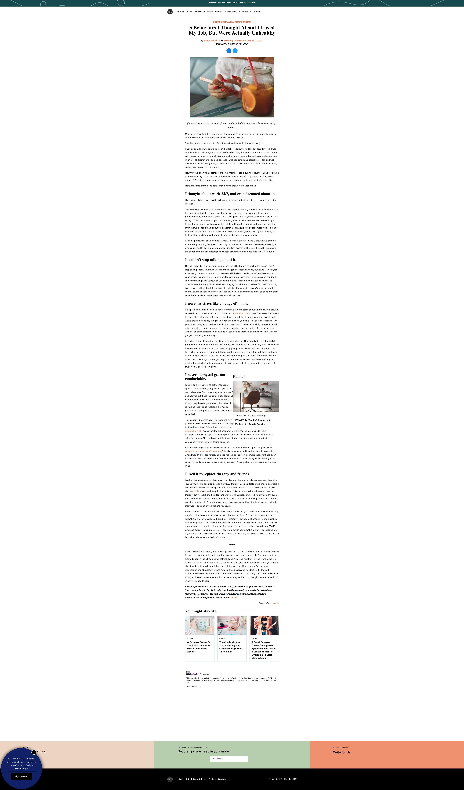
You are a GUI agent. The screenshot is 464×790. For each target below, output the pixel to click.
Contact (178, 779)
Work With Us (245, 11)
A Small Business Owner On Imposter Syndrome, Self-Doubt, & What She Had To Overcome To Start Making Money (264, 650)
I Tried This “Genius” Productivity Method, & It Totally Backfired (253, 422)
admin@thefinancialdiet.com (242, 40)
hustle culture (241, 313)
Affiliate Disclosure (217, 779)
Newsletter (200, 11)
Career (217, 22)
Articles (257, 11)
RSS (187, 779)
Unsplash (274, 603)
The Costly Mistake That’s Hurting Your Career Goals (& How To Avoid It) (230, 647)
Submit (252, 759)
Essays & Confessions (237, 22)
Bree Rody (210, 40)
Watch (210, 11)
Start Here (180, 11)
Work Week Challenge (255, 415)
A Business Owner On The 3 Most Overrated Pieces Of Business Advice (199, 647)
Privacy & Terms (198, 779)
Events (190, 11)
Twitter (234, 597)
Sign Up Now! (21, 776)
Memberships (231, 11)
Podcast (218, 11)
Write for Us (342, 752)
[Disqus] (232, 700)
